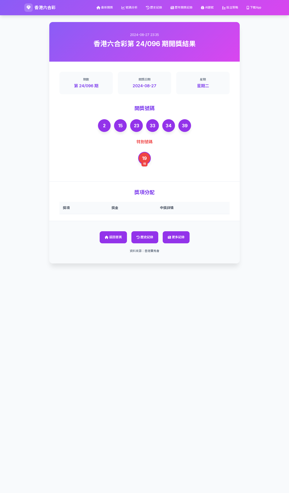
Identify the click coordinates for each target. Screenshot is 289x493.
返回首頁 (115, 237)
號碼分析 (132, 7)
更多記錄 (178, 237)
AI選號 (209, 7)
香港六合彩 (45, 7)
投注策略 (232, 7)
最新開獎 (107, 7)
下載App (255, 7)
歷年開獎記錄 (184, 7)
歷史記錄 (156, 7)
